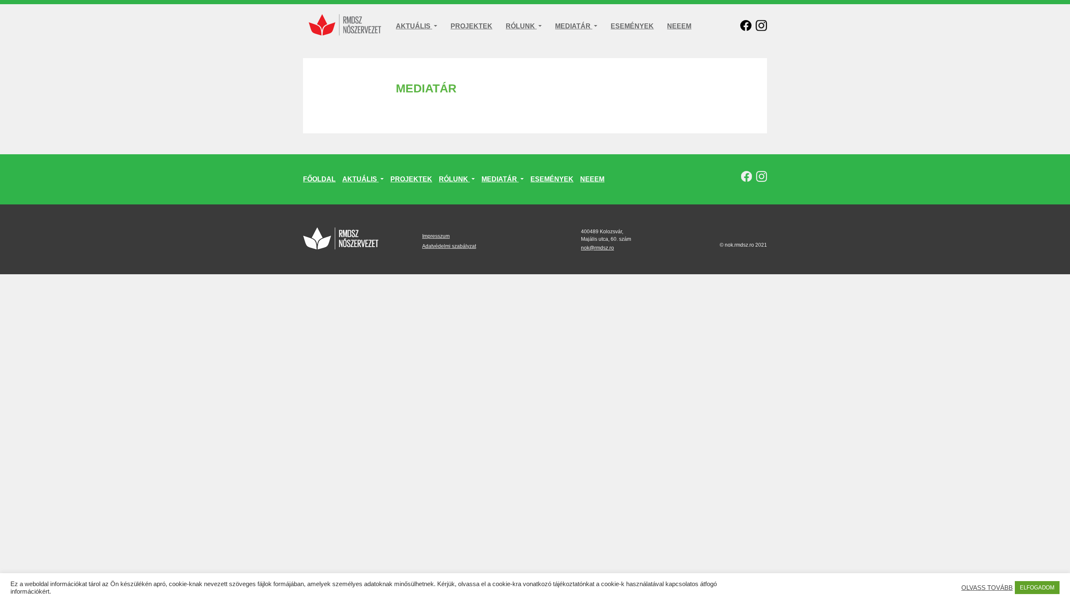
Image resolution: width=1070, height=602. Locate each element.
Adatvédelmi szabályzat (449, 246)
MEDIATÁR (573, 26)
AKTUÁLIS (414, 26)
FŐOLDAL (319, 179)
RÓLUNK (521, 26)
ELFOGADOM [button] (1037, 587)
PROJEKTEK (471, 26)
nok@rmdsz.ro (597, 248)
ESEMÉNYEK (632, 26)
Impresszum (436, 236)
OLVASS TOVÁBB (987, 587)
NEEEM (679, 26)
